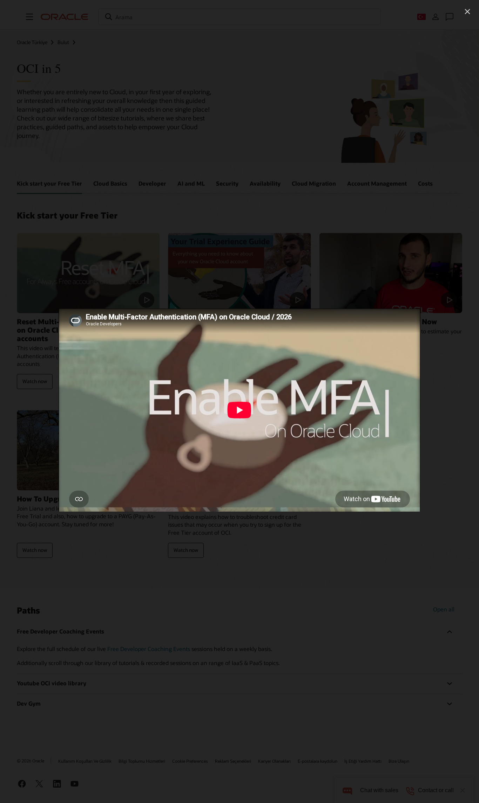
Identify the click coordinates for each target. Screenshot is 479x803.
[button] (467, 11)
